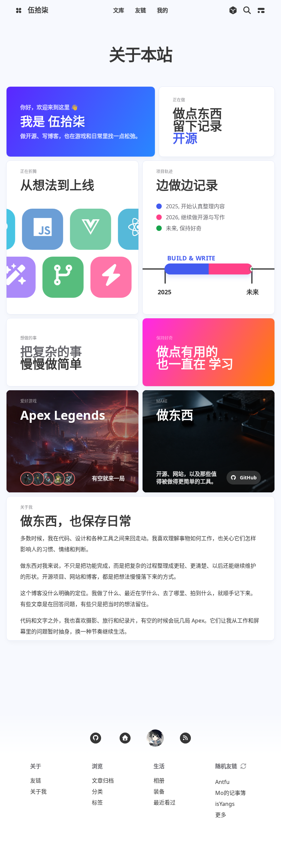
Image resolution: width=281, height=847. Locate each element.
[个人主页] (125, 738)
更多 (220, 815)
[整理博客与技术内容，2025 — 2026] (186, 268)
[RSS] (185, 738)
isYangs (225, 804)
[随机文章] (233, 10)
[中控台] (261, 10)
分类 (97, 791)
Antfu (222, 782)
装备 (159, 791)
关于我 (38, 791)
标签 (97, 802)
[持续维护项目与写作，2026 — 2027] (231, 268)
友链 (35, 780)
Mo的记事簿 (230, 793)
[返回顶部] (155, 738)
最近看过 (164, 802)
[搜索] (247, 10)
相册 (159, 780)
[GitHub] (95, 738)
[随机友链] (243, 766)
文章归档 (103, 780)
